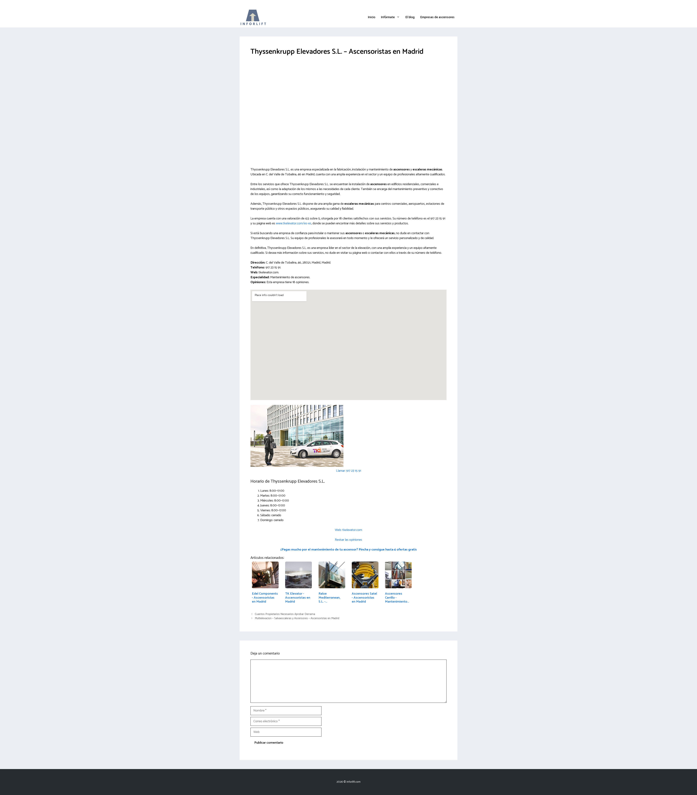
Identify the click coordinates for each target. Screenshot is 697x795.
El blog (410, 17)
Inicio (371, 17)
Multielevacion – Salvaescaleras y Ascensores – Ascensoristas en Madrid (297, 618)
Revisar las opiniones (348, 540)
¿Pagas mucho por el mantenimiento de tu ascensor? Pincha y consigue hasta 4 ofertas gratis (348, 549)
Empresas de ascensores (437, 17)
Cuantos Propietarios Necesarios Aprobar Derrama (285, 614)
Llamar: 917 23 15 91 (348, 471)
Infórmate (388, 17)
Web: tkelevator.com (348, 530)
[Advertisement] (348, 88)
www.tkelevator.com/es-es (293, 223)
